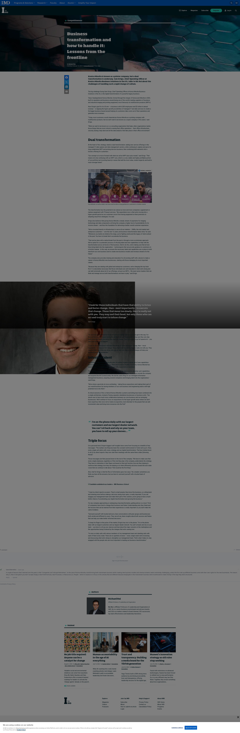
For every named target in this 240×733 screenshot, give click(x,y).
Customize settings (177, 727)
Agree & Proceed (191, 727)
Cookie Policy (21, 730)
